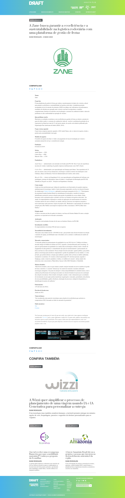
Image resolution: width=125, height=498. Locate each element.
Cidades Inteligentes (49, 191)
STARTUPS (78, 12)
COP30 (55, 479)
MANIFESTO (69, 483)
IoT (79, 191)
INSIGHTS (56, 486)
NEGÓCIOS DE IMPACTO (47, 12)
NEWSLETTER (87, 2)
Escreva (45, 317)
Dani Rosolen (35, 37)
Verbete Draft (57, 488)
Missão (68, 481)
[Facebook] (30, 89)
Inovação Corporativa (59, 484)
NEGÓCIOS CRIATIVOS (64, 12)
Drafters (56, 483)
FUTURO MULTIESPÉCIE (58, 481)
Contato (37, 308)
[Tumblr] (37, 89)
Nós (68, 479)
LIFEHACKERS (32, 12)
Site (36, 306)
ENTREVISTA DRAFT (91, 12)
